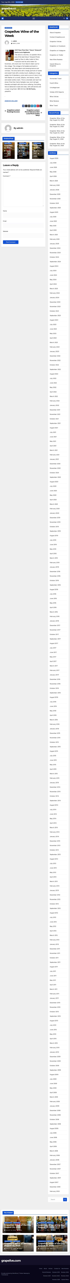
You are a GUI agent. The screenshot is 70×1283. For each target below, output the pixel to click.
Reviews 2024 (56, 1279)
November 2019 (55, 522)
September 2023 (55, 315)
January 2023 (54, 351)
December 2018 (55, 571)
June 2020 (53, 491)
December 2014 (55, 787)
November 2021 (55, 414)
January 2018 (54, 621)
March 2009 (54, 1097)
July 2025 (53, 217)
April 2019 (53, 553)
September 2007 (55, 1178)
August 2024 (54, 266)
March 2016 (54, 720)
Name (5, 211)
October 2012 (54, 904)
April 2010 (53, 1038)
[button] (64, 18)
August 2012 (54, 913)
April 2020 (53, 499)
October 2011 (54, 958)
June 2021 (53, 437)
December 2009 (55, 1056)
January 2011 (54, 998)
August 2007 (54, 1182)
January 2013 (54, 890)
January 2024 (54, 297)
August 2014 (54, 805)
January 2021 (54, 459)
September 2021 (55, 423)
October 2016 (54, 688)
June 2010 (53, 1029)
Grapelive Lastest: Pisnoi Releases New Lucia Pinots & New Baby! (32, 112)
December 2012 (55, 895)
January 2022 (54, 405)
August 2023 (54, 320)
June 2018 (53, 598)
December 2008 (55, 1110)
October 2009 (54, 1065)
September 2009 (55, 1070)
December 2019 (55, 517)
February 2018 (55, 616)
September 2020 (55, 477)
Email (4, 221)
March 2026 (54, 181)
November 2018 (55, 576)
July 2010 (53, 1025)
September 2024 (55, 261)
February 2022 (55, 401)
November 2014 (55, 791)
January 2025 (54, 243)
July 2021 (53, 432)
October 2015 (54, 742)
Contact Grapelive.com (57, 37)
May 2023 (53, 333)
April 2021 (53, 446)
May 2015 (53, 764)
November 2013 (55, 845)
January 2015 (54, 782)
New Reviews (65, 1268)
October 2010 (54, 1012)
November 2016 (55, 684)
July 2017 (53, 648)
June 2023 (53, 329)
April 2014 (53, 823)
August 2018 (54, 589)
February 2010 (55, 1047)
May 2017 (53, 657)
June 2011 (53, 976)
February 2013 (54, 886)
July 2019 (53, 540)
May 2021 (53, 441)
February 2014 (55, 832)
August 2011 (54, 967)
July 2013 (53, 863)
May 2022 (53, 387)
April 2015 (53, 769)
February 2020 (55, 508)
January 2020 (54, 513)
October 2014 (54, 796)
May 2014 (53, 818)
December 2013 (55, 841)
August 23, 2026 (45, 1230)
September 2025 (55, 208)
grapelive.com (11, 1260)
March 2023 (54, 342)
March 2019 (54, 558)
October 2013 (54, 850)
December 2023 (55, 302)
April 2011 (53, 985)
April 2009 (53, 1092)
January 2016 (54, 729)
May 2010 (53, 1034)
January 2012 (54, 944)
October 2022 (54, 365)
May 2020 (53, 495)
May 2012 (53, 926)
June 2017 (53, 652)
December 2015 (55, 733)
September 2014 (55, 800)
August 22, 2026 (11, 1248)
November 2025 (55, 199)
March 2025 (54, 234)
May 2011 (53, 980)
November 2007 (55, 1169)
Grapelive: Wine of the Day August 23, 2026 (51, 1226)
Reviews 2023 (65, 1275)
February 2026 (55, 185)
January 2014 (54, 836)
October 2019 (54, 526)
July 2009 (53, 1079)
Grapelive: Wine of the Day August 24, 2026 (17, 1226)
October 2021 (54, 419)
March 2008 (54, 1151)
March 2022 (54, 396)
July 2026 (53, 163)
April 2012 (53, 931)
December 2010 (55, 1003)
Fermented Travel (55, 78)
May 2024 (53, 279)
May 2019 (53, 549)
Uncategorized (55, 87)
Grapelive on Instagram (57, 50)
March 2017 (54, 666)
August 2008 (54, 1128)
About (45, 1268)
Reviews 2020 (65, 1272)
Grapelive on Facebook (57, 46)
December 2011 (55, 949)
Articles (50, 1268)
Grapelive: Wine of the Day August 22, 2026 (17, 1244)
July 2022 (53, 378)
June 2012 (53, 922)
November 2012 (55, 899)
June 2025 (53, 221)
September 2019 (55, 531)
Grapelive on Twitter (56, 55)
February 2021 (54, 455)
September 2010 (55, 1016)
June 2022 (53, 383)
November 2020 (55, 468)
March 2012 (54, 935)
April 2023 (53, 338)
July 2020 (53, 486)
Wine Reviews (8, 27)
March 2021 (54, 450)
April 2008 (53, 1146)
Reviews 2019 (56, 1272)
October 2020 (54, 473)
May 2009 (53, 1088)
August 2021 (54, 428)
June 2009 (53, 1083)
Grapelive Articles (56, 41)
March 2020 (54, 504)
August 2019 (54, 535)
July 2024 (53, 270)
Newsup (26, 1273)
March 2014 (54, 827)
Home (40, 1268)
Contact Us (57, 1268)
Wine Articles (54, 96)
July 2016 (53, 702)
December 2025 (55, 194)
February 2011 (54, 994)
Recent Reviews (46, 1272)
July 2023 (53, 324)
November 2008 (55, 1115)
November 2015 (55, 738)
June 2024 (53, 275)
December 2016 (55, 679)
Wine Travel (54, 105)
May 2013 (53, 872)
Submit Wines (65, 1279)
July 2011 (53, 971)
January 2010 (54, 1052)
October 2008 (54, 1119)
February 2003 (55, 1191)
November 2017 (55, 630)
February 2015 (54, 778)
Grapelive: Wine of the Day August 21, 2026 (51, 1244)
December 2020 (55, 464)
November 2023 (55, 306)
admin (15, 41)
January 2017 (54, 675)
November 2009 (55, 1061)
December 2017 (55, 625)
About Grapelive (55, 32)
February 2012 (54, 940)
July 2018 (53, 594)
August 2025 (54, 212)
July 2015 (53, 755)
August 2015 (54, 751)
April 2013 (53, 877)
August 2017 (54, 643)
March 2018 (54, 612)
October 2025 (54, 203)
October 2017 (54, 634)
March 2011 (53, 989)
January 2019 (54, 567)
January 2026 (54, 190)
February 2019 (55, 562)
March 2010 (54, 1043)
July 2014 (53, 809)
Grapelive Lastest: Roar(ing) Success (13, 111)
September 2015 (55, 747)
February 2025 (55, 239)
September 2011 (55, 962)
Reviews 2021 (47, 1275)
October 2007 (54, 1173)
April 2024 (53, 284)
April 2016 (53, 715)
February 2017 (55, 670)
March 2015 (54, 773)
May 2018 (53, 603)
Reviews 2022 (56, 1275)
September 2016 (55, 693)
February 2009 (55, 1101)
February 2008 (55, 1155)
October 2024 (54, 257)
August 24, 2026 (11, 1230)
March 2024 (54, 288)
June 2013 (53, 868)
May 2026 (53, 172)
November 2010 (55, 1007)
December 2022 (55, 356)
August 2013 (54, 859)
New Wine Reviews (56, 59)
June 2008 (53, 1137)
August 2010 (54, 1020)
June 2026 (53, 167)
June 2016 (53, 706)
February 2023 (55, 347)
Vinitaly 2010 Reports (57, 92)
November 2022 (55, 360)
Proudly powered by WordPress (10, 1273)
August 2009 (54, 1074)
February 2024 (55, 293)
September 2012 (55, 908)
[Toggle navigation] (34, 18)
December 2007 (55, 1164)
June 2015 (53, 760)
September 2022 (55, 369)
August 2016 (54, 697)
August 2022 (54, 374)
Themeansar (4, 1274)
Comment (6, 176)
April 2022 (53, 392)
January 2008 (54, 1160)
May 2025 (53, 226)
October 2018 (54, 580)
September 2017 (55, 639)
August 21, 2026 (45, 1248)
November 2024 (55, 252)
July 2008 (53, 1133)
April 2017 (53, 661)
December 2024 (55, 248)
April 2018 (53, 607)
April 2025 (53, 230)
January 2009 (54, 1106)
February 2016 (55, 724)
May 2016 (53, 711)
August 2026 (54, 158)
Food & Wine (54, 83)
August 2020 (54, 482)
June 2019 (53, 544)
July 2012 (53, 917)
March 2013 (54, 881)
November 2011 (55, 953)
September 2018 (55, 585)
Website (5, 231)
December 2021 (55, 410)
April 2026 (53, 176)
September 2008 (55, 1124)
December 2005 (55, 1187)
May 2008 (53, 1142)
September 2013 (55, 854)
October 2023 (54, 311)
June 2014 (53, 814)
